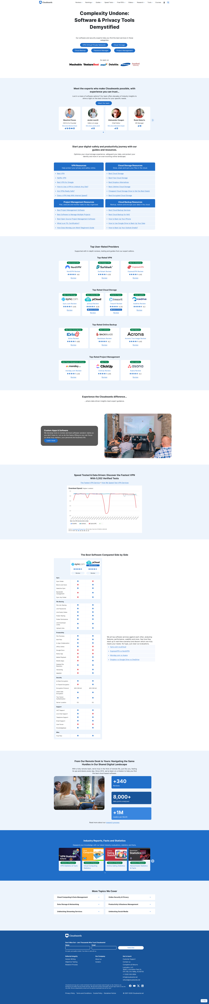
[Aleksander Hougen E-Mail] (115, 128)
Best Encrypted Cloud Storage (120, 195)
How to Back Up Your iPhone (120, 219)
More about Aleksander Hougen (116, 125)
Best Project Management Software (71, 210)
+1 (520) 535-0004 (129, 974)
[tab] (103, 132)
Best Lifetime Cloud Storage (119, 187)
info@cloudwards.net (130, 977)
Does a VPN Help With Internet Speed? (72, 195)
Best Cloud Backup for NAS (119, 215)
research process (112, 822)
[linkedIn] (142, 985)
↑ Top (204, 1000)
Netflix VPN (61, 178)
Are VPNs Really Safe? (66, 191)
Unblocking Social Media (118, 911)
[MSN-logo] (103, 65)
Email (94, 945)
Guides (98, 2)
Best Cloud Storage (116, 173)
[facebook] (130, 985)
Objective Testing (71, 962)
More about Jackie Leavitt (93, 125)
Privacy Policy (70, 993)
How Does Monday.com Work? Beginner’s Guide (75, 228)
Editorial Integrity (71, 956)
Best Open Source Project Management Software (76, 219)
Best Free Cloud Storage (118, 178)
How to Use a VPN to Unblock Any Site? (72, 187)
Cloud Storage (119, 45)
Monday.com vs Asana (119, 655)
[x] (138, 985)
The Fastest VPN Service (90, 483)
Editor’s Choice (93, 309)
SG (88, 530)
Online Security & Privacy (119, 897)
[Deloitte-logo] (114, 65)
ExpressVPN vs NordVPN (119, 651)
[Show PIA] (101, 524)
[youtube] (134, 985)
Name (67, 945)
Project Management (125, 50)
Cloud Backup (80, 50)
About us (98, 959)
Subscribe (131, 948)
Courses (158, 2)
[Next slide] (152, 120)
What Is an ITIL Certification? (68, 223)
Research (140, 2)
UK (80, 530)
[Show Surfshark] (83, 524)
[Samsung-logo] (125, 65)
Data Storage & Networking (68, 904)
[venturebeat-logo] (91, 65)
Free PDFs (120, 2)
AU (82, 530)
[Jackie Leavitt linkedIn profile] (94, 128)
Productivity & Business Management (123, 904)
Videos (130, 2)
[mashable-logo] (75, 65)
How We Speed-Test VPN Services (115, 483)
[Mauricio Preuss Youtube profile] (72, 128)
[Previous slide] (56, 120)
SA (86, 530)
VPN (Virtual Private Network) (94, 45)
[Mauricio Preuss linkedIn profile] (74, 128)
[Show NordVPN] (73, 524)
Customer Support (129, 959)
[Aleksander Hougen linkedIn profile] (117, 128)
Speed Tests (108, 2)
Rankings (88, 2)
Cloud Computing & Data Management (72, 897)
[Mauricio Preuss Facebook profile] (69, 128)
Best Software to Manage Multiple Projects (73, 215)
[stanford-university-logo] (136, 65)
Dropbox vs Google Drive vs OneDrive (124, 660)
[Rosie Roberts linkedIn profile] (140, 126)
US (78, 530)
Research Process (71, 964)
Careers (98, 962)
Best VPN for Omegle (65, 182)
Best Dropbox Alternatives (119, 182)
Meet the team (103, 103)
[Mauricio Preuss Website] (67, 128)
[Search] (168, 2)
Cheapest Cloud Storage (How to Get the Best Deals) (129, 191)
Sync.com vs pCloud (118, 647)
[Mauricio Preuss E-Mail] (65, 128)
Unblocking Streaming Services (69, 911)
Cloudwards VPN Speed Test (78, 529)
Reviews (78, 2)
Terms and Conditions (84, 993)
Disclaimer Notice (110, 993)
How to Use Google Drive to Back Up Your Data (127, 223)
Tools (149, 2)
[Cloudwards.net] (45, 2)
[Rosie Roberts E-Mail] (138, 126)
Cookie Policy (97, 993)
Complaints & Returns (130, 964)
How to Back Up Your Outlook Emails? (123, 228)
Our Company (100, 956)
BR (84, 530)
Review (73, 278)
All (76, 530)
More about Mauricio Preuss (69, 125)
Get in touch (127, 956)
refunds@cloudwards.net (131, 980)
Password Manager (101, 50)
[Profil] (164, 2)
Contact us (126, 962)
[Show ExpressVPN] (92, 524)
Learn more (51, 441)
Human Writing (70, 959)
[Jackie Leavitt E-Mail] (92, 128)
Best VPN (60, 173)
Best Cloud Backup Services (119, 210)
